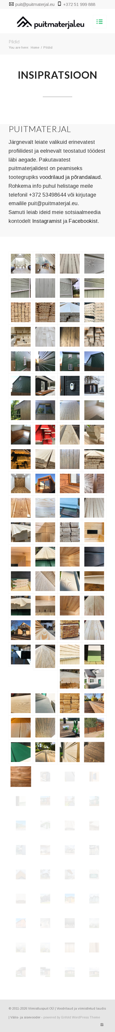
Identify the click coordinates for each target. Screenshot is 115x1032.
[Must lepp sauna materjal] (94, 605)
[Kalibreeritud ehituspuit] (21, 654)
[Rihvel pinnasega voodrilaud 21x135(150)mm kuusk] (45, 508)
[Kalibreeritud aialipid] (94, 727)
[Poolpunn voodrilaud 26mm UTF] (21, 337)
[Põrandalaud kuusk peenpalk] (45, 605)
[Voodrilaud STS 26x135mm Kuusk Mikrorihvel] (94, 312)
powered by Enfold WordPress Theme (71, 1017)
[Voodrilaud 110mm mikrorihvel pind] (94, 556)
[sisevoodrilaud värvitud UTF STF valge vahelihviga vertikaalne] (45, 923)
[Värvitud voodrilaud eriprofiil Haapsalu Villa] (70, 263)
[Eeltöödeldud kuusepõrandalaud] (94, 410)
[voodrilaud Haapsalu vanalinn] (94, 898)
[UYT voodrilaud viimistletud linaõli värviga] (21, 459)
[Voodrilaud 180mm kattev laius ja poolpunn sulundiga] (21, 605)
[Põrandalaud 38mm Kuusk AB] (21, 312)
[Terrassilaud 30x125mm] (94, 703)
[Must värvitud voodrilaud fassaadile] (45, 776)
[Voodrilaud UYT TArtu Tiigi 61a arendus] (94, 801)
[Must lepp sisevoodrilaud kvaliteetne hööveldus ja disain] (94, 776)
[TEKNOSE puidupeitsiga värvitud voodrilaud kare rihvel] (21, 508)
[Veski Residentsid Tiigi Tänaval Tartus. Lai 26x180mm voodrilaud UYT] (70, 361)
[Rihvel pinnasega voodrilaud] (21, 703)
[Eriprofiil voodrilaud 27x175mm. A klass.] (94, 508)
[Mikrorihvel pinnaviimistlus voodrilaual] (94, 263)
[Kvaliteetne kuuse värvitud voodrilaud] (94, 288)
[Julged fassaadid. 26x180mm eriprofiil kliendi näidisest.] (45, 434)
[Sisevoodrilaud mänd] (94, 630)
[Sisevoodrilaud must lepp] (21, 776)
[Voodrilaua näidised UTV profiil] (94, 654)
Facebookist (83, 221)
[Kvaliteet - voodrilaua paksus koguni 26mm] (70, 312)
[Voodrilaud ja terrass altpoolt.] (45, 581)
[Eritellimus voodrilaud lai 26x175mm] (45, 459)
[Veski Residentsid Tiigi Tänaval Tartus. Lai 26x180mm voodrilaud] (21, 361)
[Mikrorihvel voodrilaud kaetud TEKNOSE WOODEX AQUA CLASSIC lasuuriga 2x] (94, 483)
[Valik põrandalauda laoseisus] (70, 630)
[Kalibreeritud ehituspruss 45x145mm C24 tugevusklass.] (45, 532)
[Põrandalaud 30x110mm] (70, 679)
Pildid (14, 41)
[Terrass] (21, 630)
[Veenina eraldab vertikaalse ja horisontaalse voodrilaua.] (21, 288)
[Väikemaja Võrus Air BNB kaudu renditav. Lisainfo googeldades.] (94, 385)
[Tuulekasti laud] (45, 727)
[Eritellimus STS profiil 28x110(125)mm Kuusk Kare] (70, 459)
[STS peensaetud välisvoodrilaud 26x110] (70, 410)
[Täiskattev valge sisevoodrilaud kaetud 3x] (21, 483)
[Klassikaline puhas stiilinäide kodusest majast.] (70, 288)
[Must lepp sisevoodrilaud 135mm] (94, 532)
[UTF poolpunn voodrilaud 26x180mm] (45, 337)
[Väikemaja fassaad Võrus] (70, 385)
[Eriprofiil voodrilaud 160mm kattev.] (94, 459)
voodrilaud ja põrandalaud (70, 177)
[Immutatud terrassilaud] (70, 483)
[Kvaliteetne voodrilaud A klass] (70, 581)
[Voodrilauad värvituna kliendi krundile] (94, 679)
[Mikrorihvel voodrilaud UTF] (21, 727)
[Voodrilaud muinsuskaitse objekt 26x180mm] (45, 556)
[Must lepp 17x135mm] (70, 556)
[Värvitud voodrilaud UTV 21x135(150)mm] (21, 752)
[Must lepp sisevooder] (70, 605)
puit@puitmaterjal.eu (35, 4)
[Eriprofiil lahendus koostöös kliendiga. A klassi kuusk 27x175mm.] (70, 532)
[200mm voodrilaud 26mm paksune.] (70, 654)
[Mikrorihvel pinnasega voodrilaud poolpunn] (45, 752)
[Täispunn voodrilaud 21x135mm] (70, 703)
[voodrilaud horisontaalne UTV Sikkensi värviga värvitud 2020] (21, 923)
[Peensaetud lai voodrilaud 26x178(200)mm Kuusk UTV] (70, 434)
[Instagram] (102, 1024)
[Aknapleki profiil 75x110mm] (94, 434)
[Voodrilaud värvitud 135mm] (21, 581)
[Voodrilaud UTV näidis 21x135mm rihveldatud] (21, 801)
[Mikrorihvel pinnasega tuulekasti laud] (70, 776)
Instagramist (47, 221)
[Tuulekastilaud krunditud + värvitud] (45, 703)
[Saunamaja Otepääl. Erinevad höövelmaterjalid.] (45, 385)
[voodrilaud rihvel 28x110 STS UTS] (21, 850)
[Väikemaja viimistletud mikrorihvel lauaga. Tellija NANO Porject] (45, 483)
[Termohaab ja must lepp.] (21, 556)
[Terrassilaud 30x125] (70, 727)
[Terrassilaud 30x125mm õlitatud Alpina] (94, 752)
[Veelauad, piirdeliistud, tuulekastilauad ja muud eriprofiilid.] (21, 532)
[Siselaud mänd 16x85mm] (45, 630)
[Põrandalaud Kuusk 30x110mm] (94, 581)
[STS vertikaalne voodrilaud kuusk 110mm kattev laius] (21, 410)
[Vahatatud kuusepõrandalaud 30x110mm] (21, 434)
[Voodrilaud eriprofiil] (45, 312)
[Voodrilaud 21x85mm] (70, 752)
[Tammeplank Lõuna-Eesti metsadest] (45, 656)
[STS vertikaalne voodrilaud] (45, 410)
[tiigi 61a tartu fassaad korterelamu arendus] (45, 801)
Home (35, 47)
